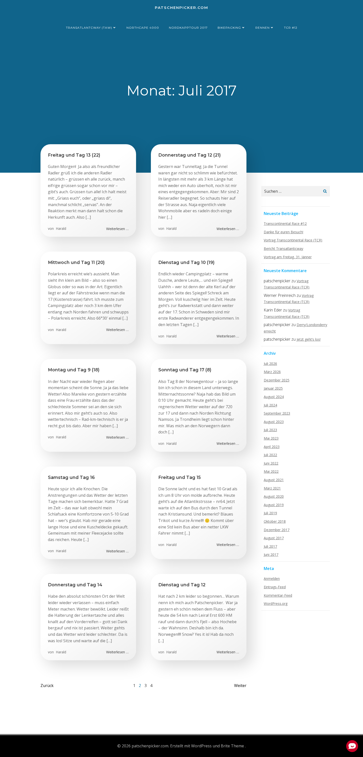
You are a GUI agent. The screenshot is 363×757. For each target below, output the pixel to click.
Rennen (262, 27)
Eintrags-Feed (275, 587)
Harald (60, 228)
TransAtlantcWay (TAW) (89, 27)
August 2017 (274, 538)
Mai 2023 (271, 438)
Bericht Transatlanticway (283, 248)
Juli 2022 (270, 454)
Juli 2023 (270, 429)
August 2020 (274, 496)
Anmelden (272, 578)
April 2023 (272, 446)
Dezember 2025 (276, 380)
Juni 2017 (271, 554)
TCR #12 (290, 27)
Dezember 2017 (276, 529)
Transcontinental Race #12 (285, 223)
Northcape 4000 (142, 27)
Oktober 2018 (275, 521)
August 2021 (274, 479)
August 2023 (274, 421)
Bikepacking (229, 27)
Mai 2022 (271, 471)
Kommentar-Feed (278, 595)
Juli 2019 (270, 513)
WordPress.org (275, 603)
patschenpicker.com (181, 7)
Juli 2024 (270, 405)
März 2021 (272, 488)
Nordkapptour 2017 (188, 27)
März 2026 (272, 371)
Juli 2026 (270, 363)
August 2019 (274, 504)
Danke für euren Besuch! (283, 232)
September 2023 (277, 413)
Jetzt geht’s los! (309, 339)
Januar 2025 (273, 388)
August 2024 (274, 396)
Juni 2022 (271, 463)
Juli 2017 (270, 546)
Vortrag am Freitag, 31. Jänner (288, 257)
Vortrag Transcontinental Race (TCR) (293, 240)
